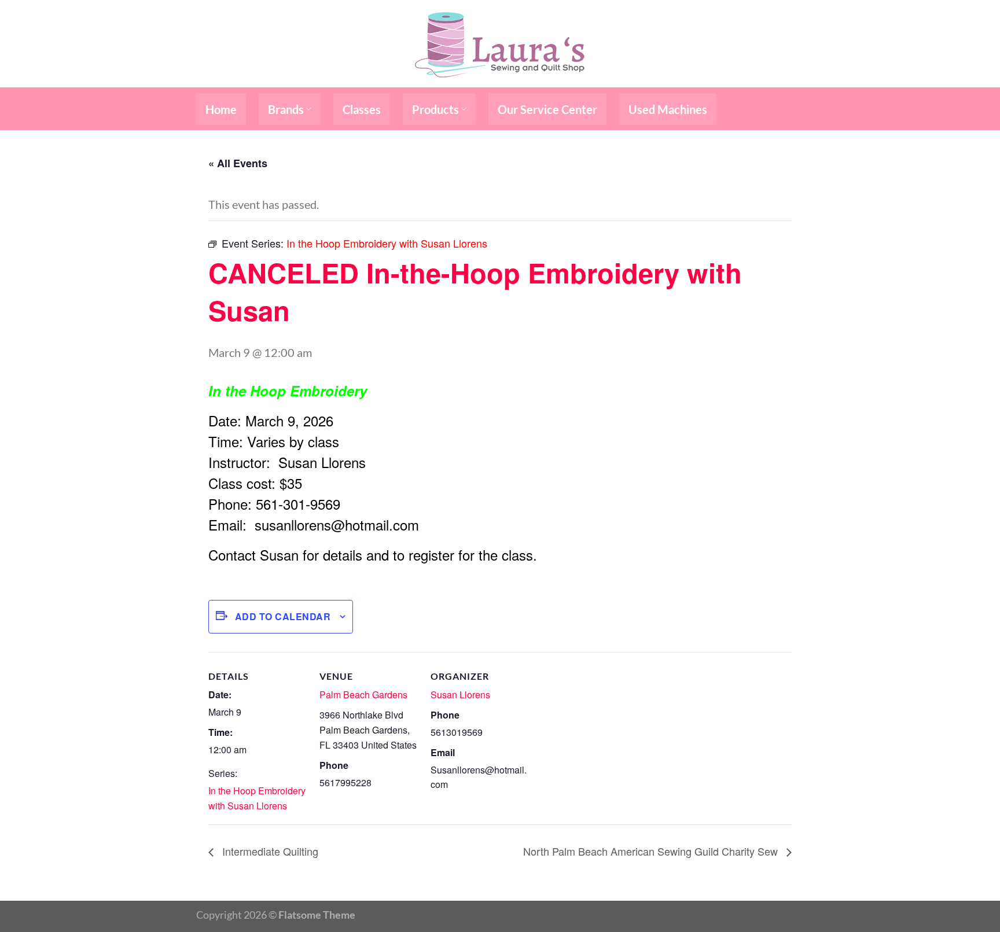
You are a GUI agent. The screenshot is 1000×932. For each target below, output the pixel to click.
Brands (286, 109)
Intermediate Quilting (268, 851)
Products (435, 109)
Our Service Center (547, 109)
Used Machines (667, 109)
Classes (362, 109)
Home (221, 109)
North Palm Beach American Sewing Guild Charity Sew (652, 851)
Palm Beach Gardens (363, 694)
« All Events (237, 163)
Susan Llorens (460, 694)
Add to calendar (282, 616)
